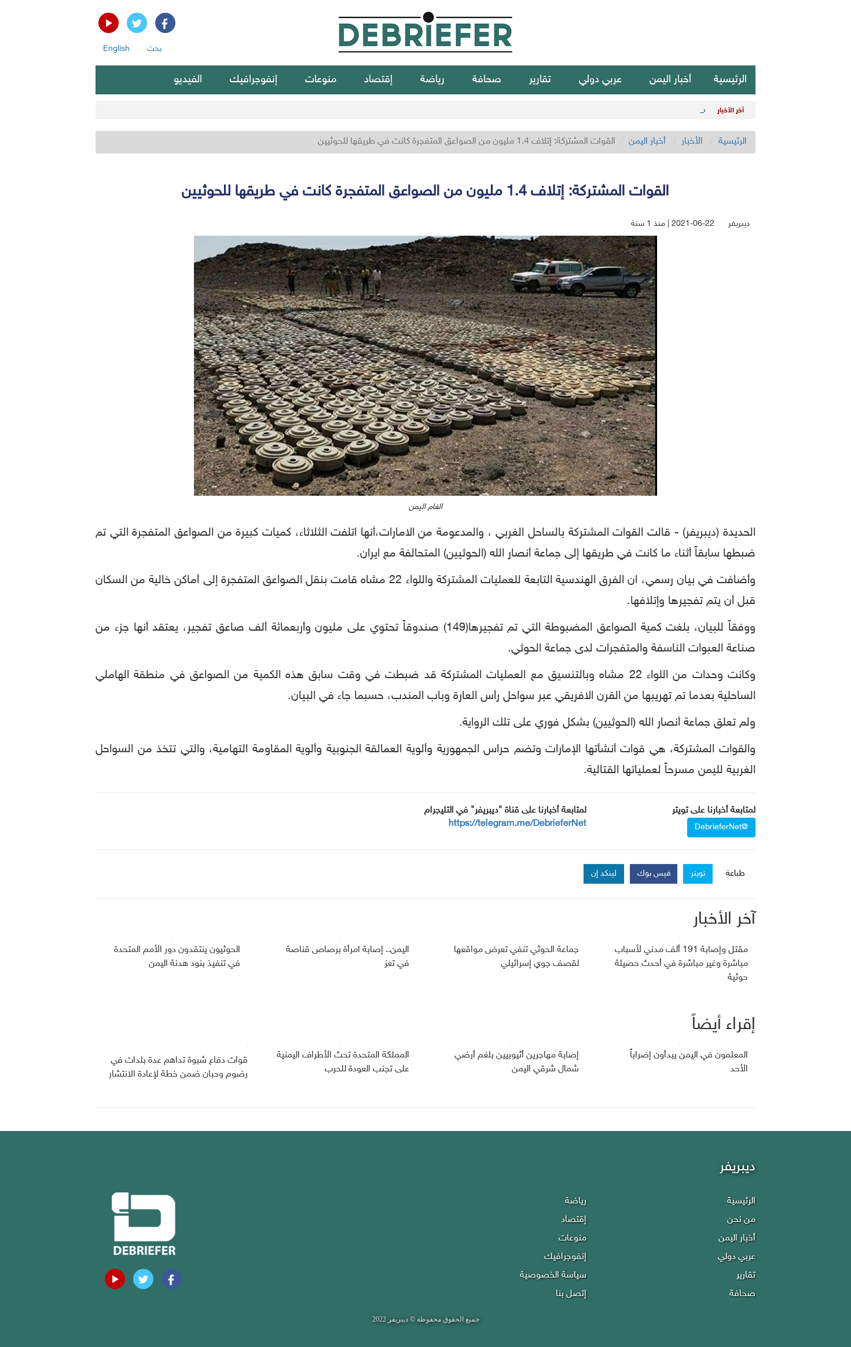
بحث (154, 49)
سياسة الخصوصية (553, 1275)
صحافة (486, 80)
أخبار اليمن (670, 80)
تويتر (698, 874)
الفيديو (188, 80)
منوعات (320, 80)
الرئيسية (730, 80)
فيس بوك (654, 874)
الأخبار (692, 141)
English (116, 49)
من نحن (741, 1219)
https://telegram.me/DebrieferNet (517, 823)
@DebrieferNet (721, 827)
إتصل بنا (571, 1294)
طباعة (735, 874)
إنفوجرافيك (253, 80)
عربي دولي (600, 80)
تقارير (540, 80)
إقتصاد (378, 80)
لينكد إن (604, 874)
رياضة (432, 80)
